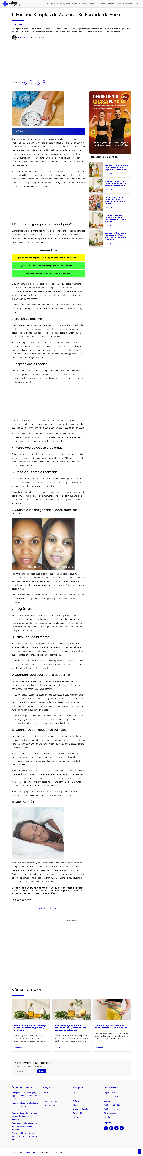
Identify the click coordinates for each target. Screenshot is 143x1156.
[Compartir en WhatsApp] (38, 83)
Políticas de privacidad (112, 1105)
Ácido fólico (47, 1093)
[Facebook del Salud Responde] (106, 1129)
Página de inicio (110, 1093)
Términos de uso (110, 1113)
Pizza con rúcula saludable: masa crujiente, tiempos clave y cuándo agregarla (24, 1116)
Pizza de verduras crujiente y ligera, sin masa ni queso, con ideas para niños (25, 1106)
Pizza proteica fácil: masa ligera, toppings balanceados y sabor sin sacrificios (24, 1096)
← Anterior (42, 908)
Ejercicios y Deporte (87, 4)
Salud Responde (32, 1152)
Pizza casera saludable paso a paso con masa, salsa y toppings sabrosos (25, 1126)
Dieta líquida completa (51, 1097)
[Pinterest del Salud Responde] (122, 1129)
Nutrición (101, 4)
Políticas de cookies (111, 1109)
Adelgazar (51, 4)
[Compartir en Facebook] (25, 83)
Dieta (74, 4)
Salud (118, 4)
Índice (20, 131)
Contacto (107, 1101)
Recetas (111, 4)
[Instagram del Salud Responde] (111, 1129)
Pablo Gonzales (23, 37)
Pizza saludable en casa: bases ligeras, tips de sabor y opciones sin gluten (25, 1136)
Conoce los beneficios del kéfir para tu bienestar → (48, 273)
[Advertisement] (71, 59)
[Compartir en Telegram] (44, 83)
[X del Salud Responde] (116, 1129)
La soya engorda (49, 1105)
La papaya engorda (50, 1101)
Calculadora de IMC (131, 4)
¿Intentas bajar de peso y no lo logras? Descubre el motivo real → (48, 257)
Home (14, 24)
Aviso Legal (108, 1117)
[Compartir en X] (31, 83)
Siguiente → (54, 908)
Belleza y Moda (63, 4)
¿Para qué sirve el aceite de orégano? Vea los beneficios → (48, 265)
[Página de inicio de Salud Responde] (11, 4)
